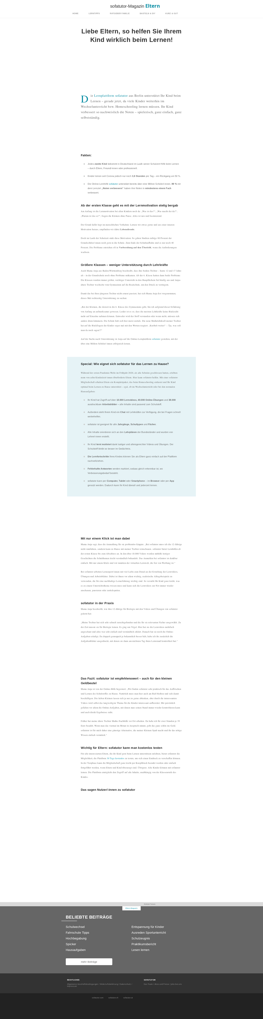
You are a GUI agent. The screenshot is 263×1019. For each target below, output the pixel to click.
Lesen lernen (140, 950)
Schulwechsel (75, 927)
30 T (108, 758)
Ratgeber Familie (120, 13)
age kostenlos (117, 758)
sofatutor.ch (113, 998)
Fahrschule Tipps (77, 932)
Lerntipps (94, 13)
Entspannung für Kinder (148, 927)
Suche (189, 13)
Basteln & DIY (147, 13)
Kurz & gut (171, 13)
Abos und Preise (162, 984)
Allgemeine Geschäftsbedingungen (82, 984)
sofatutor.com (97, 998)
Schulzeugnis (141, 938)
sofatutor (113, 184)
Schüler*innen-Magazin (150, 906)
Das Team (148, 984)
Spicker (71, 944)
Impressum (72, 986)
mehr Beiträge (89, 962)
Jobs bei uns (176, 984)
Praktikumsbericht (144, 944)
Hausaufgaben (76, 950)
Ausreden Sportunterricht (149, 932)
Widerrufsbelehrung (109, 984)
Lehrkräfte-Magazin (113, 908)
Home (75, 13)
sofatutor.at (128, 998)
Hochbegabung (76, 938)
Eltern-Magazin (131, 908)
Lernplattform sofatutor (111, 95)
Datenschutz (125, 984)
